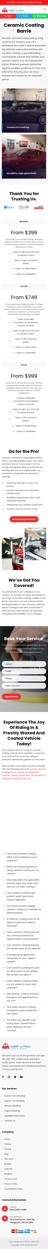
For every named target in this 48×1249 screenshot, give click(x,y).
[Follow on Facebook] (3, 1077)
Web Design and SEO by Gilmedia (24, 1241)
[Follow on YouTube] (21, 1077)
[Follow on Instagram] (9, 1077)
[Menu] (44, 9)
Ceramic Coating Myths (28, 772)
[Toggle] (4, 854)
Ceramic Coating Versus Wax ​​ (16, 775)
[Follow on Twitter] (15, 1077)
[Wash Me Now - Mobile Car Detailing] (16, 9)
